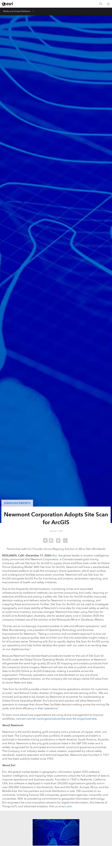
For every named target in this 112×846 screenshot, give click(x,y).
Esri (55, 555)
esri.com (66, 806)
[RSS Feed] (65, 540)
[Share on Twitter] (45, 540)
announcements (17, 503)
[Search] (101, 4)
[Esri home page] (7, 4)
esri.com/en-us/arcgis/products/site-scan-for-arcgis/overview (59, 718)
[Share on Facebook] (51, 540)
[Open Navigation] (108, 4)
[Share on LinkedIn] (58, 540)
